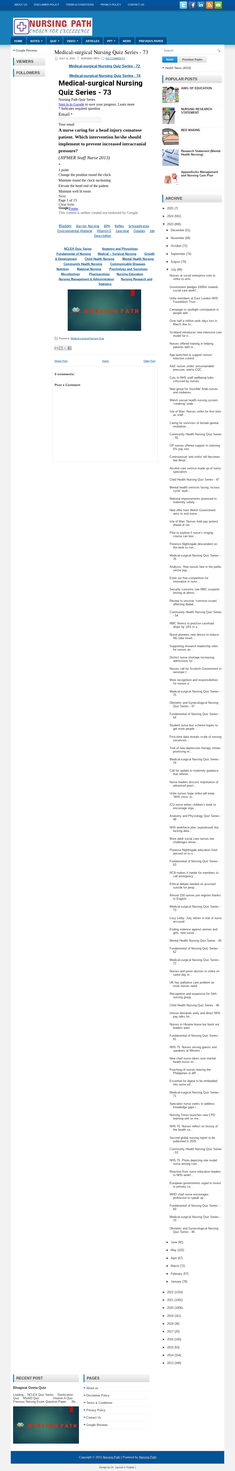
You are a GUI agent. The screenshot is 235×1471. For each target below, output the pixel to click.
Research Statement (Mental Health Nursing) (201, 152)
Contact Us (136, 4)
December (178, 230)
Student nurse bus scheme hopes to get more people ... (194, 727)
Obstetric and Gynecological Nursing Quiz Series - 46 (194, 1230)
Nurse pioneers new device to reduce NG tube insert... (194, 636)
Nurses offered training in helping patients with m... (191, 345)
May (174, 1250)
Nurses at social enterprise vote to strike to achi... (192, 277)
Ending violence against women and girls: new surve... (193, 931)
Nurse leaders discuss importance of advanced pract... (194, 783)
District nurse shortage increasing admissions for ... (192, 659)
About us (20, 4)
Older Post (149, 361)
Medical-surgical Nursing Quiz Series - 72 (105, 66)
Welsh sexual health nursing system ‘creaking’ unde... (194, 401)
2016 (170, 1339)
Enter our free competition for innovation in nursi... (189, 579)
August (176, 261)
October (176, 246)
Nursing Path (111, 1457)
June (174, 1242)
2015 (170, 1347)
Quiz (54, 41)
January (176, 1281)
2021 (170, 1300)
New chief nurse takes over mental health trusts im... (193, 1060)
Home (18, 41)
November (178, 238)
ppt (111, 41)
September (178, 254)
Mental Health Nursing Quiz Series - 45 (195, 940)
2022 (170, 1292)
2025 (170, 208)
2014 (170, 1355)
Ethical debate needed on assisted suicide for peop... (192, 885)
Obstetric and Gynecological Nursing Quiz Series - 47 (194, 704)
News (127, 41)
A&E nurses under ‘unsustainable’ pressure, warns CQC (192, 367)
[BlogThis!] (61, 348)
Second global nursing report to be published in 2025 (192, 1139)
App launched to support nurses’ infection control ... (191, 356)
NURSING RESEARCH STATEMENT (196, 110)
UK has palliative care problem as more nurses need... (192, 984)
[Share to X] (65, 348)
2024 (170, 216)
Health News (173, 68)
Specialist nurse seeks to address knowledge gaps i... (192, 1105)
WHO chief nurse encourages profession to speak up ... (189, 1196)
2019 (170, 1316)
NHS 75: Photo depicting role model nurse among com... (193, 1162)
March (175, 1266)
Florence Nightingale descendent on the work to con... (193, 545)
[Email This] (56, 348)
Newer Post (60, 361)
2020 (170, 1307)
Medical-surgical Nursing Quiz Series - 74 (104, 76)
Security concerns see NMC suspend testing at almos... (194, 591)
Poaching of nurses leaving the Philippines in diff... (190, 1071)
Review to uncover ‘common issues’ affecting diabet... (194, 602)
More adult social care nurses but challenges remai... (192, 840)
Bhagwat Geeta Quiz (29, 1388)
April (174, 1258)
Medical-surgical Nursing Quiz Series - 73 (101, 52)
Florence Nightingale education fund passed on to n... (193, 851)
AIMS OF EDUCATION (196, 88)
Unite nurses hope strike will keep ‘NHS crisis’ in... (192, 795)
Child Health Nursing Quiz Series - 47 (194, 479)
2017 (170, 1331)
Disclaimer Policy (46, 4)
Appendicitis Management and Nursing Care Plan (199, 173)
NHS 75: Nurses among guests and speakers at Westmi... (193, 1048)
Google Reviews (26, 50)
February (177, 1273)
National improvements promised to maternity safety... (193, 500)
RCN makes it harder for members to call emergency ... (194, 874)
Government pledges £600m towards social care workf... (194, 288)
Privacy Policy (111, 4)
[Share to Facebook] (69, 348)
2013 (170, 1363)
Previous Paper (151, 41)
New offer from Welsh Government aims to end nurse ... (192, 511)
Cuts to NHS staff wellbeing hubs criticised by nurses (192, 379)
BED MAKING (190, 130)
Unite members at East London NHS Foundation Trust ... (194, 300)
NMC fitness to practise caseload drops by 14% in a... (192, 625)
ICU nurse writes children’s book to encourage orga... (193, 806)
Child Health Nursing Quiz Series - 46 (194, 1005)
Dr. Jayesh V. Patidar (122, 1467)
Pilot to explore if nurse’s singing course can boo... (191, 534)
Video (72, 41)
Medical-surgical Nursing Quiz (87, 338)
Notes (36, 41)
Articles (92, 41)
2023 (170, 224)
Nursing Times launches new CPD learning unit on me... (192, 1116)
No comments (115, 58)
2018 (170, 1323)
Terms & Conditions (80, 4)
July (174, 269)
